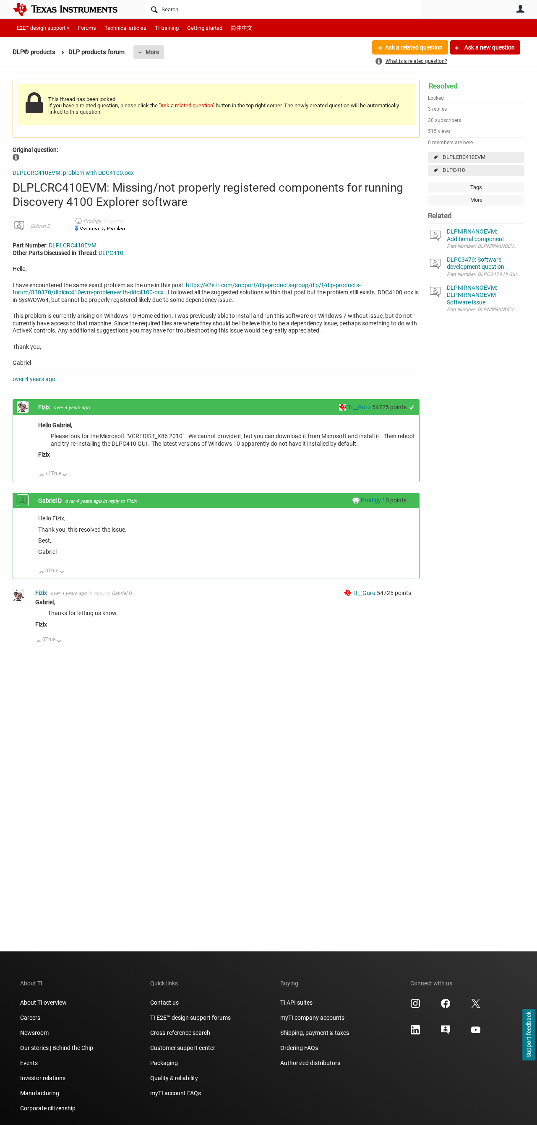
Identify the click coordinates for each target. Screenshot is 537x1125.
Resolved (443, 86)
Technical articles (125, 28)
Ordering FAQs (299, 1047)
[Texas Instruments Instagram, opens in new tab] (415, 1006)
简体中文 (242, 28)
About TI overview (43, 1002)
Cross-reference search (180, 1032)
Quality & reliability (174, 1078)
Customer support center (182, 1047)
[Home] (71, 9)
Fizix (44, 407)
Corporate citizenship (48, 1108)
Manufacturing (39, 1093)
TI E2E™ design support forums (190, 1017)
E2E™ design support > (43, 28)
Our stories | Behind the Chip (56, 1047)
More (152, 52)
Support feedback (528, 1035)
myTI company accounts (312, 1017)
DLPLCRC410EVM (464, 157)
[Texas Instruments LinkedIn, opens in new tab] (415, 1032)
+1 (412, 407)
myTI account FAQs (175, 1093)
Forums (87, 28)
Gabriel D (40, 226)
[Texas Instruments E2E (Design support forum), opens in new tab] (446, 1032)
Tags (476, 187)
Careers (30, 1017)
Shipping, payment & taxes (314, 1032)
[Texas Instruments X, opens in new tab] (476, 1006)
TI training (167, 28)
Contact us (164, 1002)
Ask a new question (489, 47)
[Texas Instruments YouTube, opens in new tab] (476, 1032)
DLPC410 (454, 170)
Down (64, 475)
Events (29, 1063)
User (520, 9)
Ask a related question (414, 47)
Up (41, 475)
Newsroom (34, 1032)
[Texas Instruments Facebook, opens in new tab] (446, 1006)
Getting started (204, 28)
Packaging (164, 1063)
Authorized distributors (310, 1063)
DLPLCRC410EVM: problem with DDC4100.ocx (73, 172)
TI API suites (296, 1002)
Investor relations (42, 1078)
